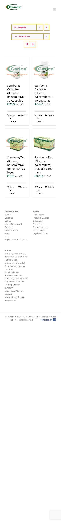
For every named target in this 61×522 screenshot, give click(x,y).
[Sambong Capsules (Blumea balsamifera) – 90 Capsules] (44, 69)
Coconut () (16, 278)
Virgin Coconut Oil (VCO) (16, 239)
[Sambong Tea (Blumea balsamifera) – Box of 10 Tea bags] (17, 141)
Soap (7, 233)
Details (23, 115)
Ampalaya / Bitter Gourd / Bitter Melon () (16, 259)
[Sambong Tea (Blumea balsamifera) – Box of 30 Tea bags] (44, 141)
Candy (8, 214)
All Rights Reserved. (24, 319)
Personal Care (11, 230)
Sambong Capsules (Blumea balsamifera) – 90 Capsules (44, 93)
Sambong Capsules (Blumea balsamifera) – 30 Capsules (16, 93)
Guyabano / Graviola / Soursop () (15, 284)
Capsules (9, 217)
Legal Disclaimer (40, 233)
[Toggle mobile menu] (54, 9)
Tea (6, 236)
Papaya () (15, 253)
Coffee (8, 220)
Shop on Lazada (13, 118)
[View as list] (33, 44)
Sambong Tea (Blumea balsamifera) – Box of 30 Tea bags (44, 165)
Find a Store (38, 214)
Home (36, 211)
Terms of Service (40, 227)
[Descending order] (47, 27)
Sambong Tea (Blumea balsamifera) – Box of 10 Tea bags (16, 165)
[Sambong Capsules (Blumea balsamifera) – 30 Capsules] (17, 69)
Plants (8, 250)
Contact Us (38, 224)
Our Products (11, 211)
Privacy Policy (39, 230)
